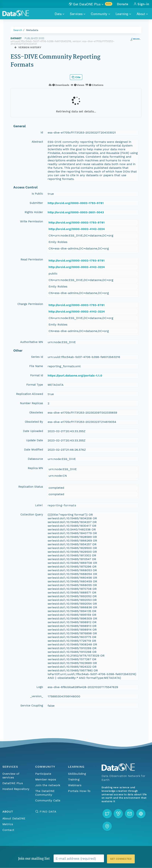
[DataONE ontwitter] (107, 813)
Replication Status (30, 486)
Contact (8, 830)
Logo (40, 687)
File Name (36, 366)
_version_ (36, 696)
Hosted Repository (15, 789)
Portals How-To (79, 791)
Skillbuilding (77, 773)
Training (73, 779)
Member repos (45, 779)
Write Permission (31, 221)
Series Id (37, 357)
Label (39, 505)
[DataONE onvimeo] (118, 813)
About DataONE (13, 818)
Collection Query (31, 514)
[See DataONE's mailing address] (107, 826)
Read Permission (32, 259)
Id (42, 132)
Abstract (37, 141)
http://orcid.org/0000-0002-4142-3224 (77, 229)
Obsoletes (36, 412)
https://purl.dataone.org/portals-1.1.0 (75, 375)
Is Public (37, 193)
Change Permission (30, 304)
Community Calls (47, 800)
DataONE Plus (12, 783)
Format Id (36, 375)
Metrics (7, 824)
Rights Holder (34, 212)
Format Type (34, 384)
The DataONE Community (45, 792)
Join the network (47, 785)
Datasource (35, 459)
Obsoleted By (34, 421)
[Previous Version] (15, 47)
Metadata (32, 30)
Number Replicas (31, 403)
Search (17, 30)
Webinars (74, 785)
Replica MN (35, 468)
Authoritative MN (31, 342)
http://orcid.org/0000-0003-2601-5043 (76, 212)
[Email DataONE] (129, 813)
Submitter (36, 203)
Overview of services (10, 775)
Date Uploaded (33, 431)
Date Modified (33, 449)
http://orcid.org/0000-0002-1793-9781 (76, 203)
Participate (43, 773)
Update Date (34, 440)
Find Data (48, 811)
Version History (29, 47)
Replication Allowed (29, 394)
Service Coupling (31, 705)
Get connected (121, 858)
